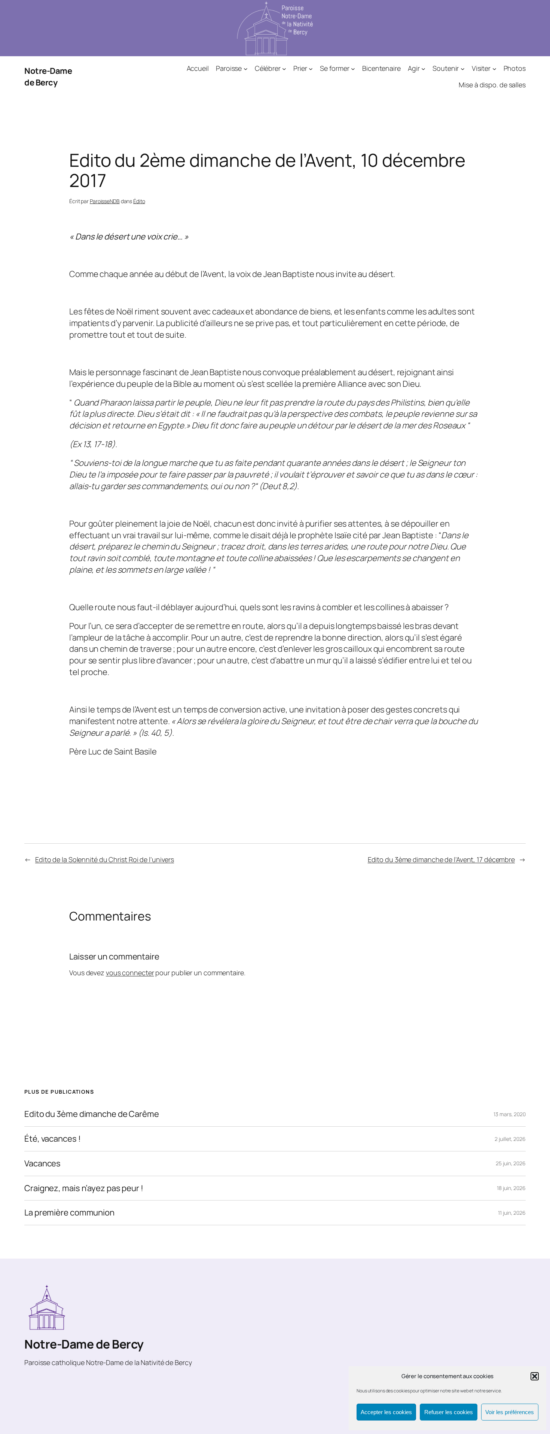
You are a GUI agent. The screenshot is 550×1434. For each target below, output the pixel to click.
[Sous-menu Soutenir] (463, 68)
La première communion (69, 1212)
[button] (534, 1376)
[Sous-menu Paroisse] (246, 68)
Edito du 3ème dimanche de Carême (91, 1114)
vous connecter (130, 972)
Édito (139, 201)
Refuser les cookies (448, 1412)
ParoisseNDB (105, 201)
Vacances (42, 1163)
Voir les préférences (509, 1412)
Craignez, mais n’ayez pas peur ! (83, 1188)
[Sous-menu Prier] (311, 68)
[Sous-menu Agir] (423, 68)
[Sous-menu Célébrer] (284, 68)
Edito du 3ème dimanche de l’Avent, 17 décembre (441, 859)
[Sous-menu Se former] (353, 68)
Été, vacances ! (52, 1139)
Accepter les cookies (386, 1412)
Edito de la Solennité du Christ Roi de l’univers (104, 859)
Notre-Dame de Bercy (48, 76)
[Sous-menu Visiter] (494, 68)
